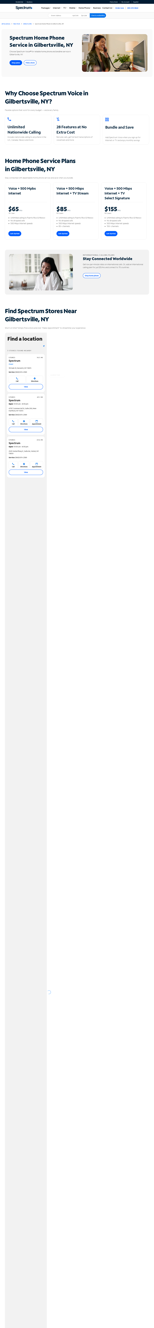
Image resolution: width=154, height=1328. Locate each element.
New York (16, 24)
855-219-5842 (132, 8)
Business (29, 2)
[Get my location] (44, 346)
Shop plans (16, 63)
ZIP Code (85, 13)
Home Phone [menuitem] (85, 8)
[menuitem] (19, 2)
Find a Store (114, 2)
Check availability (98, 15)
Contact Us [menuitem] (108, 8)
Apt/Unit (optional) (77, 14)
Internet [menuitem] (57, 8)
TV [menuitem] (65, 8)
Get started (14, 233)
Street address (54, 13)
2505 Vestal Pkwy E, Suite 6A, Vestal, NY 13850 (24, 452)
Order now (119, 8)
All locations (6, 24)
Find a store (30, 63)
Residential (19, 2)
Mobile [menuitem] (73, 8)
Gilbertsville (27, 24)
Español (135, 2)
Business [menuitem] (97, 8)
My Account (125, 2)
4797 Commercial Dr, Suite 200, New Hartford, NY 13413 (22, 409)
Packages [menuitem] (46, 8)
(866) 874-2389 (18, 372)
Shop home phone (92, 275)
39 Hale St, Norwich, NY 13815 (20, 368)
